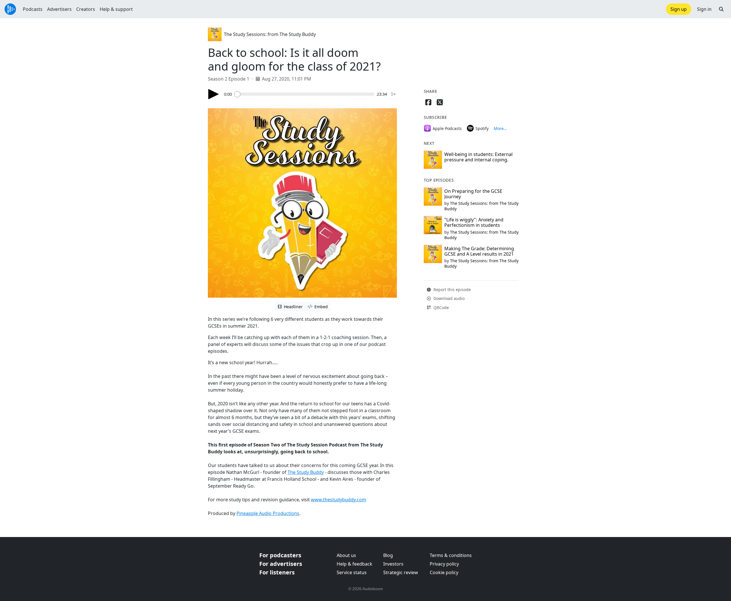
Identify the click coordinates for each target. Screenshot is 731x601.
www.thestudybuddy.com (338, 499)
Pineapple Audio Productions (267, 513)
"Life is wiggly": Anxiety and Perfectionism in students (473, 222)
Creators (85, 9)
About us (346, 555)
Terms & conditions (451, 555)
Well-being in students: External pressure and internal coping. (478, 157)
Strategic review (400, 572)
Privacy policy (444, 564)
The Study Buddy (306, 472)
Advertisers (59, 9)
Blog (388, 555)
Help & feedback (354, 564)
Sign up (678, 9)
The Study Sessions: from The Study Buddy (270, 34)
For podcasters (280, 555)
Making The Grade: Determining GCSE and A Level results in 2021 (479, 251)
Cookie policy (444, 572)
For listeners (277, 572)
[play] (213, 94)
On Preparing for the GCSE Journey (473, 194)
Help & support (116, 9)
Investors (393, 564)
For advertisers (280, 564)
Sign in (704, 9)
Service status (352, 572)
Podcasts (33, 9)
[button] (721, 9)
